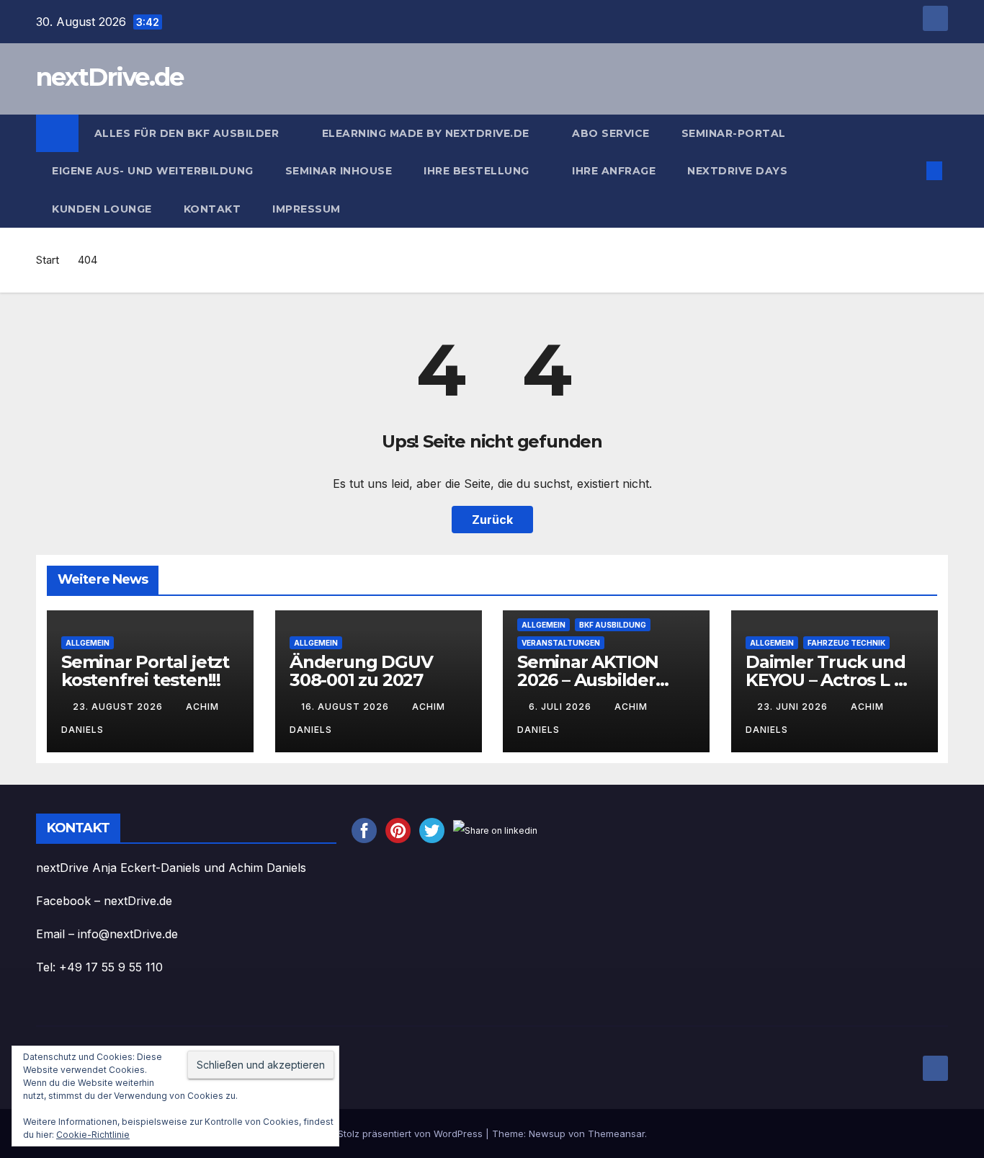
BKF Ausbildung (612, 624)
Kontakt (212, 208)
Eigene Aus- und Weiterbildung (153, 170)
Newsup (547, 1133)
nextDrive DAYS (739, 170)
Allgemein (87, 642)
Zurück (492, 519)
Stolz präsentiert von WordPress (412, 1133)
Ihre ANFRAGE (614, 170)
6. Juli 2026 (561, 706)
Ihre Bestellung (478, 170)
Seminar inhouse (339, 170)
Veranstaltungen (561, 642)
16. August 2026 (346, 706)
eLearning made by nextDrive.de (427, 133)
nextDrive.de (110, 77)
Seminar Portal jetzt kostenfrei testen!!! (145, 670)
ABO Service (611, 133)
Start (47, 260)
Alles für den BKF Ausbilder (188, 133)
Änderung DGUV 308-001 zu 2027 (361, 670)
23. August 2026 (119, 706)
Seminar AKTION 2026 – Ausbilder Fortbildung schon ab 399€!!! (595, 688)
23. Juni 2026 (794, 706)
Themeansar (616, 1133)
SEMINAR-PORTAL (733, 133)
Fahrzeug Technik (846, 642)
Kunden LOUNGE (102, 208)
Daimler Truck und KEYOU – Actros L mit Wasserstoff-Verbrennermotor (834, 688)
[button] (910, 171)
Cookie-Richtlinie (93, 1134)
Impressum (308, 208)
